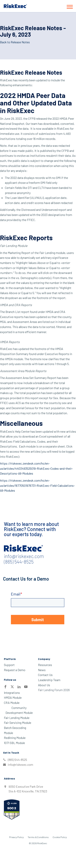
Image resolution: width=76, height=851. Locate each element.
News (42, 670)
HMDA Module (13, 697)
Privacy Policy (16, 837)
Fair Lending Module (16, 718)
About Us (44, 685)
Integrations (12, 692)
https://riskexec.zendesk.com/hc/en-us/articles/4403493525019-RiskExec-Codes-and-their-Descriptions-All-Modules (36, 468)
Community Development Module (19, 710)
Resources (45, 665)
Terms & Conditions (38, 837)
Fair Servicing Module (17, 722)
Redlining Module (15, 738)
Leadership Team (49, 680)
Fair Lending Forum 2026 (54, 690)
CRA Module (11, 702)
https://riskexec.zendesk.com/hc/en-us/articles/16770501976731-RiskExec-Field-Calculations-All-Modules (37, 485)
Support (9, 665)
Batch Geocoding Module (15, 730)
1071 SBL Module (14, 743)
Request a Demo (14, 670)
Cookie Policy (60, 837)
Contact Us (45, 675)
